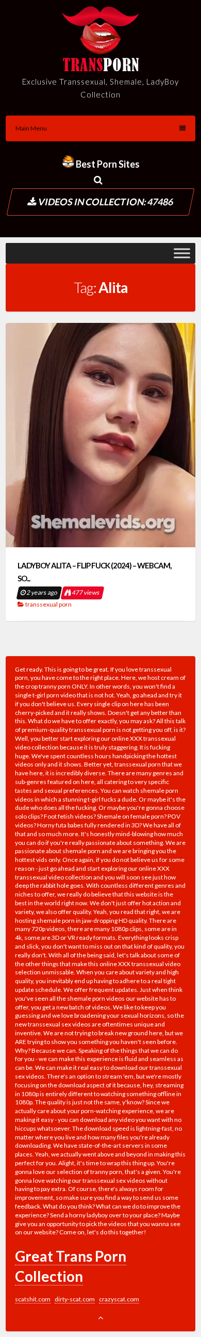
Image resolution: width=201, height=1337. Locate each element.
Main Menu (31, 128)
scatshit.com (33, 1299)
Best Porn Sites (107, 164)
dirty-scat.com (75, 1299)
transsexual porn (48, 604)
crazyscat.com (119, 1299)
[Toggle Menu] (182, 253)
